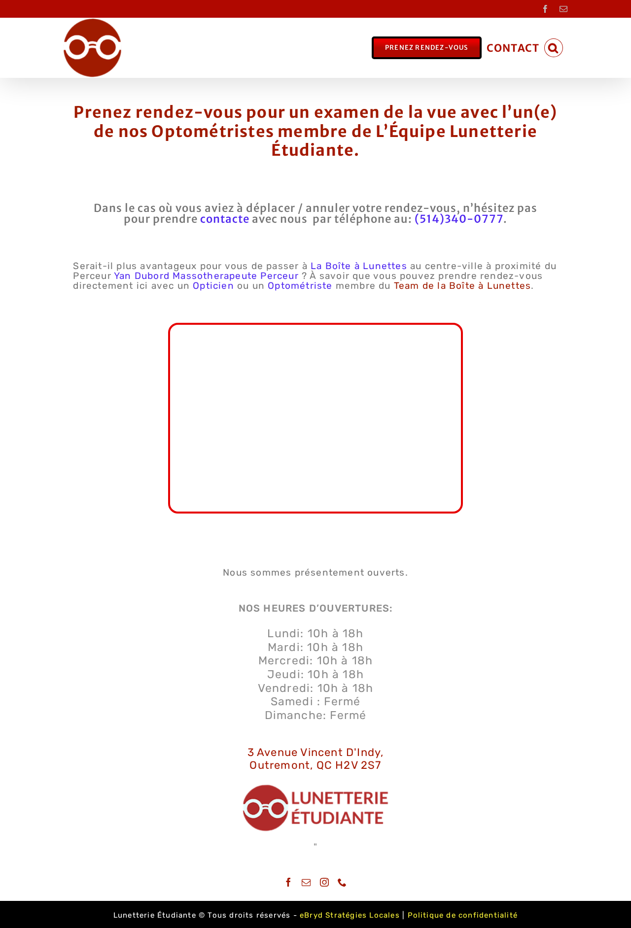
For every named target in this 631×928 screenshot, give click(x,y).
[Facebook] (288, 882)
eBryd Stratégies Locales (350, 915)
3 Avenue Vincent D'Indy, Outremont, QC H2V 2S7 (315, 759)
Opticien (213, 285)
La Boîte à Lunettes (359, 266)
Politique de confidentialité (463, 915)
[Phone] (342, 882)
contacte (224, 219)
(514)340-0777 (459, 219)
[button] (553, 47)
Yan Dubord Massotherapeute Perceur (206, 275)
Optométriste (300, 285)
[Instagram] (324, 882)
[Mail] (306, 882)
